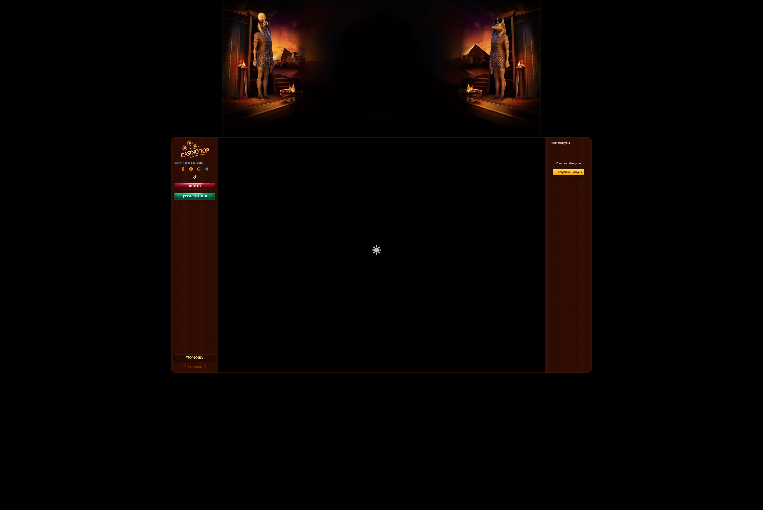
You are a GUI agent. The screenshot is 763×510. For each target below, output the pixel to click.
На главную (195, 366)
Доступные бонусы (569, 172)
